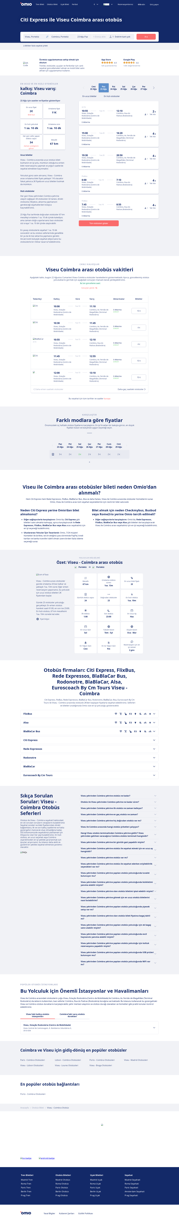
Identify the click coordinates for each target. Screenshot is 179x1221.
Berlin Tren (26, 1191)
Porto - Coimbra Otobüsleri (102, 1060)
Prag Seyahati (131, 1195)
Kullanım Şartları (66, 1213)
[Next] (154, 87)
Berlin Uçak (95, 1191)
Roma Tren (26, 1183)
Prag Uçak (95, 1195)
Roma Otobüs (62, 1183)
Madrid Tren (27, 1179)
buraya (107, 398)
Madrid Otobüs (63, 1179)
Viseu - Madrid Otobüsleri (136, 1060)
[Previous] (52, 445)
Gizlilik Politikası (85, 1213)
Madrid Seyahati (132, 1179)
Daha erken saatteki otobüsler (49, 389)
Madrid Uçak (96, 1179)
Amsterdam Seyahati (134, 1191)
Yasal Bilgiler (49, 1213)
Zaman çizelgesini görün (31, 147)
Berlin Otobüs (62, 1191)
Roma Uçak (95, 1183)
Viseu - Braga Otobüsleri (101, 1065)
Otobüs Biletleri (63, 1175)
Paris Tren (26, 1187)
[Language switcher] (108, 4)
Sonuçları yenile (87, 288)
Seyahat (129, 1175)
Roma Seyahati (132, 1183)
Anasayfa (24, 1107)
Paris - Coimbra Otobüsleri (32, 1060)
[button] (84, 37)
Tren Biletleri (27, 1175)
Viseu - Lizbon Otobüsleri (31, 1065)
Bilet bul (31, 115)
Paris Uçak (95, 1187)
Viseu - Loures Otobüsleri (66, 1065)
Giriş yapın (154, 4)
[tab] (89, 96)
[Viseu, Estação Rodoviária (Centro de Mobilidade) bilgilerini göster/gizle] (154, 1027)
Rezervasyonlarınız (125, 4)
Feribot (75, 4)
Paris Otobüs (62, 1187)
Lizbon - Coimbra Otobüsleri (68, 1060)
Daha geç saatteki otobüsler (131, 389)
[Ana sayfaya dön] (28, 4)
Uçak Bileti (65, 4)
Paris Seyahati (131, 1187)
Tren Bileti (40, 4)
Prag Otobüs (62, 1195)
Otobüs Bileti (52, 4)
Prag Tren (25, 1195)
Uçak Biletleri (96, 1175)
